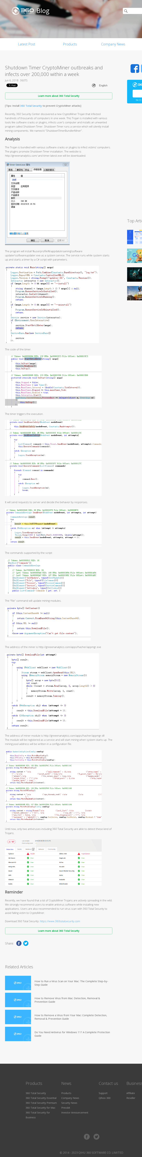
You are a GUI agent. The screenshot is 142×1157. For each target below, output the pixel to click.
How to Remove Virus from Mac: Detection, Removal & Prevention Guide (67, 999)
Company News (113, 44)
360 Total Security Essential (41, 1098)
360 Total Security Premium (41, 1102)
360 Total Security (31, 105)
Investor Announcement (74, 1112)
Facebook (135, 68)
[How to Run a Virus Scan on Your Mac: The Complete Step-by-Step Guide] (18, 983)
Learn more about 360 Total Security (58, 95)
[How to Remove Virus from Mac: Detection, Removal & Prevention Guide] (18, 1000)
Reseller (130, 1098)
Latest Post (26, 44)
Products (70, 44)
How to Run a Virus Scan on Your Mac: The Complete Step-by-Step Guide (71, 982)
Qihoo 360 (104, 1098)
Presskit (65, 1107)
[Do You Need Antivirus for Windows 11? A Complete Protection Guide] (18, 1034)
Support (103, 1093)
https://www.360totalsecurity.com (60, 921)
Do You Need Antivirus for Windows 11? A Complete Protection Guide (72, 1033)
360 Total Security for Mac (40, 1107)
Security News (69, 1102)
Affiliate (130, 1093)
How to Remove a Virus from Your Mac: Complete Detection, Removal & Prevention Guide (70, 1016)
